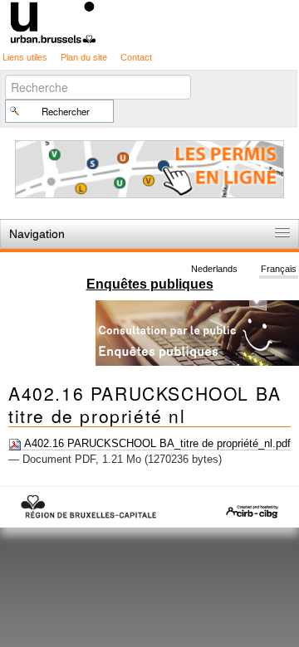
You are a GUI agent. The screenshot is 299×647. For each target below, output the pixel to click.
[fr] (149, 21)
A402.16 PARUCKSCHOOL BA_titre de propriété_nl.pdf (156, 443)
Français (279, 269)
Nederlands (214, 269)
